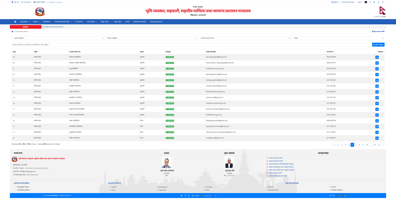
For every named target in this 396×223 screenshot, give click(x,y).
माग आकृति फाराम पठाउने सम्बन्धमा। (53, 27)
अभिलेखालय (46, 22)
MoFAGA (54, 195)
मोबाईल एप (336, 2)
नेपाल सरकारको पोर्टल (275, 158)
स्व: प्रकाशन (79, 22)
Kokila (207, 190)
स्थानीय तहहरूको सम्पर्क (62, 22)
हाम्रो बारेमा (24, 22)
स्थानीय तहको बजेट (347, 2)
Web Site (170, 57)
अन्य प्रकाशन (91, 22)
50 (375, 145)
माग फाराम (333, 187)
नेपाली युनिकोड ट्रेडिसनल (23, 190)
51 (379, 145)
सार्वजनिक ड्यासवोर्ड (140, 22)
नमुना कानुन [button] (27, 2)
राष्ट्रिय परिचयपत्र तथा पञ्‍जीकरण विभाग (281, 167)
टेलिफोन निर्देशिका (40, 2)
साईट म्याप (16, 2)
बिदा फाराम (270, 187)
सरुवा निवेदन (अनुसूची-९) (337, 190)
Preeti (113, 190)
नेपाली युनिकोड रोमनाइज (23, 187)
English (359, 2)
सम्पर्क (127, 22)
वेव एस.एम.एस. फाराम (273, 190)
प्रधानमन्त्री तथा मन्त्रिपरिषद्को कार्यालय (281, 164)
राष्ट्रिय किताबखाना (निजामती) (278, 176)
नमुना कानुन (117, 22)
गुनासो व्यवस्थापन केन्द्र (276, 161)
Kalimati (113, 187)
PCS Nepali (208, 187)
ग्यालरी (35, 22)
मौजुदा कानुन (104, 22)
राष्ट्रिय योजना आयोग (275, 173)
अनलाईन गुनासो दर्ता (156, 22)
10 (367, 145)
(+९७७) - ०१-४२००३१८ (56, 2)
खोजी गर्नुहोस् (379, 44)
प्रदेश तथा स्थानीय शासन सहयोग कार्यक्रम (282, 170)
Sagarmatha (162, 190)
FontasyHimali (162, 187)
